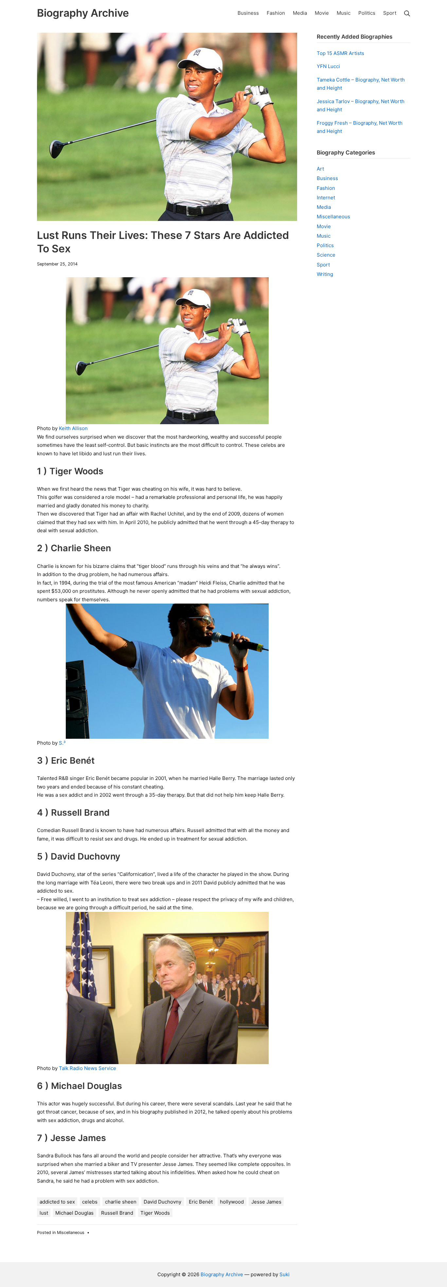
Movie (324, 226)
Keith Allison (73, 428)
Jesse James (266, 1202)
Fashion (326, 188)
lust (44, 1213)
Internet (326, 197)
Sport (323, 265)
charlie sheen (120, 1202)
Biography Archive (222, 1274)
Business (327, 178)
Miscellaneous (70, 1232)
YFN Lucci (328, 66)
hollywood (232, 1202)
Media (324, 207)
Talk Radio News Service (87, 1068)
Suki (284, 1274)
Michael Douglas (74, 1213)
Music (324, 236)
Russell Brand (117, 1213)
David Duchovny (162, 1202)
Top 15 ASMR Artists (340, 53)
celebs (90, 1202)
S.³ (62, 743)
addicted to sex (57, 1202)
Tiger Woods (155, 1213)
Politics (325, 245)
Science (326, 255)
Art (320, 169)
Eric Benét (201, 1202)
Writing (325, 274)
